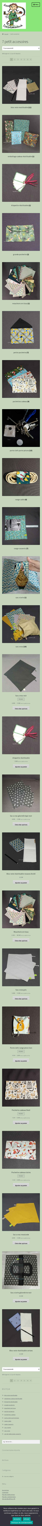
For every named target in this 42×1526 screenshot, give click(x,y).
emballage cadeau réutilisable (13, 1398)
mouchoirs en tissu (10, 1408)
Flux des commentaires (9, 1497)
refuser (27, 1519)
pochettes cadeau (9, 1414)
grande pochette (9, 1405)
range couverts (8, 1424)
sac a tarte (7, 1427)
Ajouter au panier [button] (21, 767)
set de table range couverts (12, 1434)
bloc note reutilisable (10, 1395)
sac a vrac (7, 1431)
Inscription (5, 1490)
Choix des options (21, 709)
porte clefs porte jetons (11, 1418)
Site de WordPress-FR (8, 1499)
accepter (17, 1519)
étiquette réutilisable (11, 1402)
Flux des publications (8, 1494)
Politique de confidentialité (21, 1522)
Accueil (6, 34)
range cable (7, 1421)
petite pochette (9, 1411)
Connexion (5, 1492)
